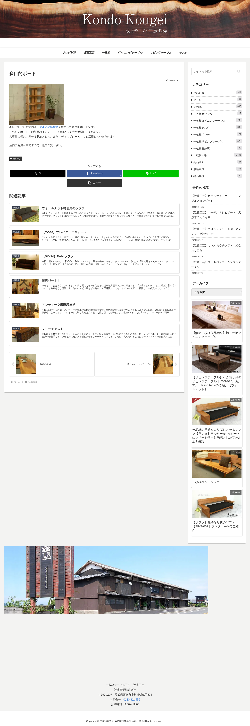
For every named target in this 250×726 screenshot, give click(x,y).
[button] (94, 183)
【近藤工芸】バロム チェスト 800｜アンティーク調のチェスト (216, 231)
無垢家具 (17, 158)
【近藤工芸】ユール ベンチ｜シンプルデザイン (216, 264)
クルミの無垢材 (48, 126)
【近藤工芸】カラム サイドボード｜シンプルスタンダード (216, 198)
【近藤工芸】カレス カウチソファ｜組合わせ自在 (216, 248)
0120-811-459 (131, 699)
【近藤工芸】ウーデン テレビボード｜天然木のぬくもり (216, 215)
